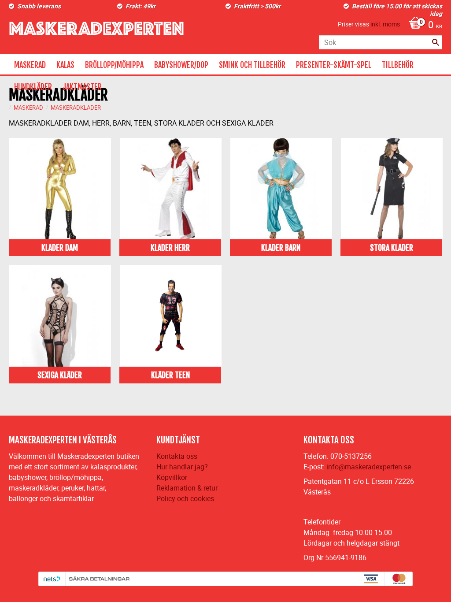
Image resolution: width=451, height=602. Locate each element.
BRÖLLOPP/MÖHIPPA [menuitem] (114, 65)
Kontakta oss (176, 456)
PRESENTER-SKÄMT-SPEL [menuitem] (333, 65)
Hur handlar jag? (182, 467)
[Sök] (435, 42)
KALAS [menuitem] (65, 65)
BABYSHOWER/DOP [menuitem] (181, 65)
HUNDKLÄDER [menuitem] (33, 87)
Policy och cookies (185, 498)
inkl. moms (385, 24)
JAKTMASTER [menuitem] (82, 87)
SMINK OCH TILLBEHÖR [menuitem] (252, 65)
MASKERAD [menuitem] (30, 65)
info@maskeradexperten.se (368, 467)
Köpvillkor (171, 477)
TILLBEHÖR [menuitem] (398, 65)
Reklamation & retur (187, 488)
